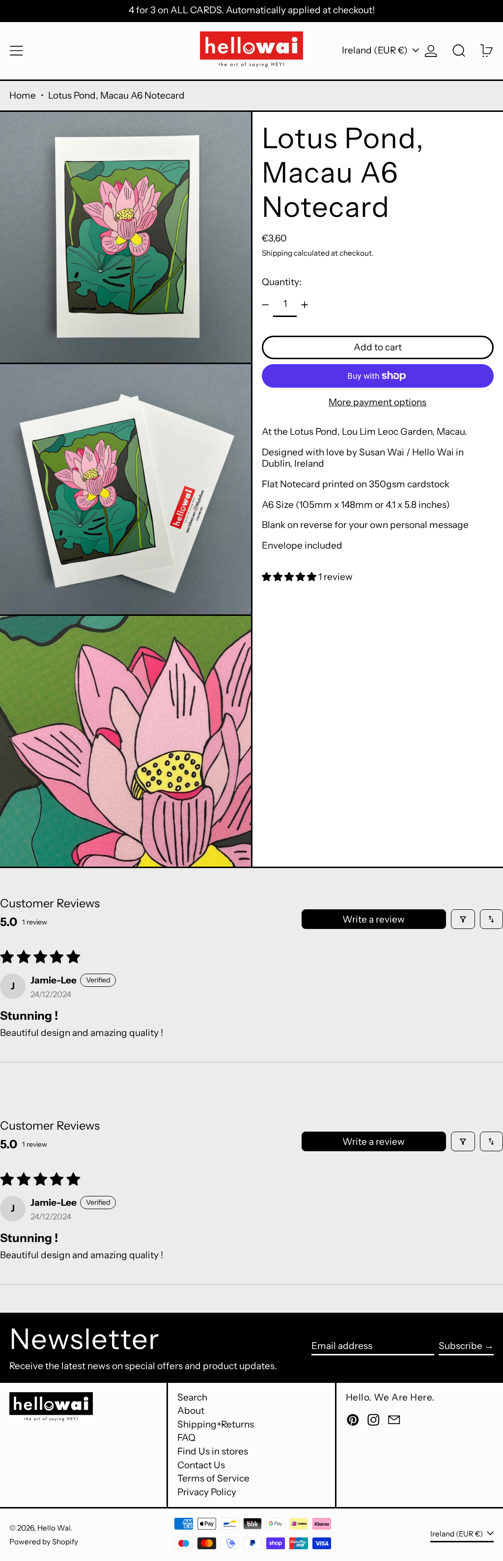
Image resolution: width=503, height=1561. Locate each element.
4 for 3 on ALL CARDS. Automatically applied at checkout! (252, 10)
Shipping (277, 253)
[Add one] (305, 305)
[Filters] (463, 919)
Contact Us (201, 1465)
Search (192, 1397)
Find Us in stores (212, 1451)
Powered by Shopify (43, 1541)
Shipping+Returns (215, 1424)
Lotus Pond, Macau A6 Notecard (116, 95)
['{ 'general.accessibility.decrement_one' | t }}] (265, 305)
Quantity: (282, 282)
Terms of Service (213, 1478)
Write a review (373, 919)
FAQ (186, 1437)
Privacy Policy (206, 1492)
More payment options (377, 402)
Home (22, 95)
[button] (459, 50)
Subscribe (460, 1345)
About (190, 1410)
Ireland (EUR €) (376, 50)
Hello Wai (54, 1528)
